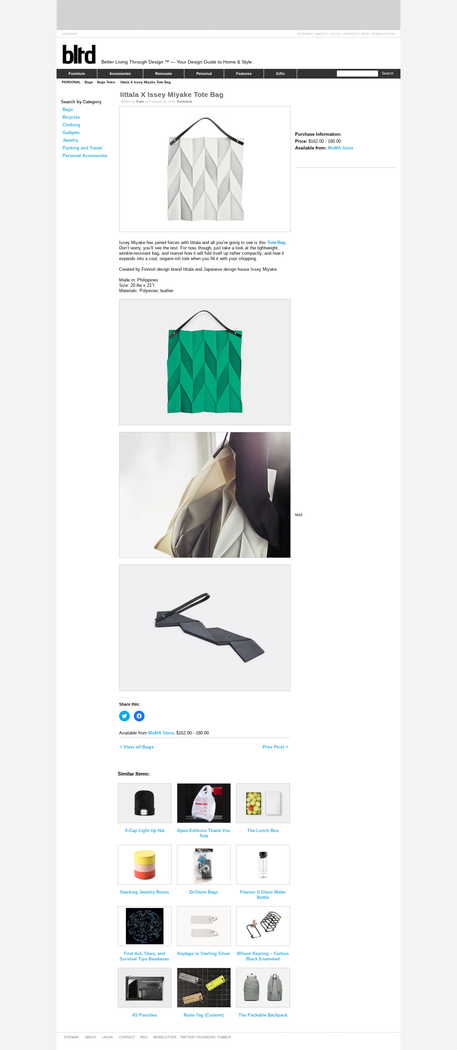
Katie (140, 101)
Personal (204, 74)
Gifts (280, 74)
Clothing (71, 124)
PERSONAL (71, 82)
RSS (365, 34)
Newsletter (382, 34)
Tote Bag (276, 242)
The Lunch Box (263, 830)
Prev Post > (275, 746)
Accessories (120, 74)
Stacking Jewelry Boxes (144, 892)
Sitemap (304, 34)
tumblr (224, 1037)
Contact (351, 34)
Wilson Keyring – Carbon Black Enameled (263, 956)
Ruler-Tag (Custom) (203, 1015)
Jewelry (70, 140)
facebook (205, 1037)
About (321, 34)
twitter (187, 1037)
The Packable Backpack (263, 1015)
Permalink (184, 101)
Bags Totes (106, 82)
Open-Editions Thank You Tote (203, 833)
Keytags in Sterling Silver (203, 953)
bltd (79, 54)
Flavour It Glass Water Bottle (263, 895)
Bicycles (71, 117)
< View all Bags (136, 746)
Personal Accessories (85, 155)
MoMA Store (161, 732)
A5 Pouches (144, 1015)
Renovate (163, 74)
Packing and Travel (82, 147)
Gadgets (71, 132)
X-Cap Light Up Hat (144, 830)
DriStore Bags (203, 892)
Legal (335, 34)
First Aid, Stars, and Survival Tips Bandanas (144, 956)
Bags (89, 82)
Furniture (77, 74)
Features (244, 74)
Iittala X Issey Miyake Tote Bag (145, 82)
